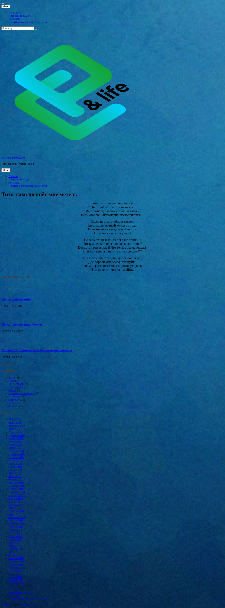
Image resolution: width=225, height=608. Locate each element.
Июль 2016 (15, 577)
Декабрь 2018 (16, 485)
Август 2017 (15, 536)
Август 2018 (15, 498)
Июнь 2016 (15, 580)
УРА (11, 402)
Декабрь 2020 (16, 435)
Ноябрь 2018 (16, 488)
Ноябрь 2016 (16, 564)
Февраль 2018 (16, 517)
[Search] (36, 29)
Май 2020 (14, 447)
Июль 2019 (15, 466)
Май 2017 (14, 545)
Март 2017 (14, 551)
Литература (15, 399)
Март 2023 (14, 422)
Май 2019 (14, 473)
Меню (6, 6)
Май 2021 (14, 428)
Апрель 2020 (16, 451)
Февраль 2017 (16, 555)
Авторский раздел (19, 15)
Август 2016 (15, 574)
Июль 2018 (15, 501)
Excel (11, 377)
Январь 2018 (16, 520)
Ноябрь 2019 (16, 457)
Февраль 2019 (16, 479)
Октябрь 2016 (16, 567)
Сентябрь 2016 (17, 570)
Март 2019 (14, 476)
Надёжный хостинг (16, 299)
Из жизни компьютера (21, 393)
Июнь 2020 (15, 444)
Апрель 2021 (16, 432)
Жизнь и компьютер (13, 157)
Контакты (14, 18)
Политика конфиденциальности (27, 22)
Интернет (14, 396)
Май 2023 (14, 419)
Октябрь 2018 (16, 492)
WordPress (27, 604)
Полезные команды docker (21, 324)
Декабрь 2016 (16, 561)
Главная (13, 12)
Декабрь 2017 (16, 523)
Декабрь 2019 (16, 454)
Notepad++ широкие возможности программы (36, 350)
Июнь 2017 (15, 542)
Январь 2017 (16, 558)
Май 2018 (14, 507)
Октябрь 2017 (16, 529)
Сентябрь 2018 (17, 495)
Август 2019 (15, 463)
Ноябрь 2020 (16, 438)
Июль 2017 (15, 539)
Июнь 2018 (15, 504)
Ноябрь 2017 (16, 526)
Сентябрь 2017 (17, 533)
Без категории (16, 383)
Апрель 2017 (16, 548)
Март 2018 (14, 514)
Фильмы (13, 405)
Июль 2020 (15, 441)
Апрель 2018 (16, 510)
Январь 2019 (16, 482)
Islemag (5, 604)
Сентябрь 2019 (17, 460)
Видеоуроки (15, 387)
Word (11, 380)
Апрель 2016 (16, 583)
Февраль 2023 (16, 425)
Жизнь (12, 390)
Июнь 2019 (15, 469)
